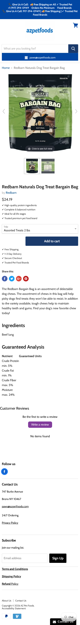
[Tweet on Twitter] (12, 278)
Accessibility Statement (14, 608)
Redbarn (11, 192)
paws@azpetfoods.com (15, 506)
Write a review (40, 424)
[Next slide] (76, 111)
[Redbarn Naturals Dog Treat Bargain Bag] (32, 166)
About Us (6, 600)
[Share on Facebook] (4, 278)
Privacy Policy (10, 522)
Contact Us (20, 600)
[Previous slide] (3, 111)
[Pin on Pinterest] (26, 278)
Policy (10, 583)
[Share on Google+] (19, 278)
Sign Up (57, 558)
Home (6, 68)
